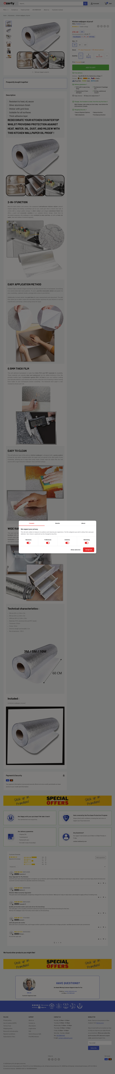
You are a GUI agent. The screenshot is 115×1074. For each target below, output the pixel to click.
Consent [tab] (31, 523)
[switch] (28, 543)
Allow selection (75, 550)
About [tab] (83, 523)
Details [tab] (57, 523)
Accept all (88, 550)
